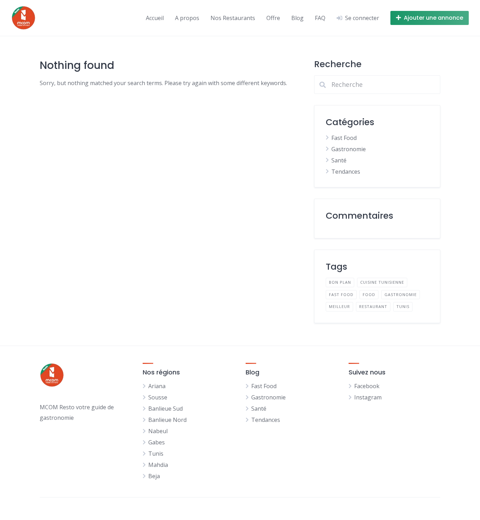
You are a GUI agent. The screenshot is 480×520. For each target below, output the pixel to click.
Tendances (345, 171)
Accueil (155, 18)
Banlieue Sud (165, 408)
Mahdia (158, 465)
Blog (297, 18)
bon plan (340, 282)
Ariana (157, 386)
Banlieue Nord (167, 420)
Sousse (157, 397)
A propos (187, 18)
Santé (338, 160)
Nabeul (158, 431)
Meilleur (339, 306)
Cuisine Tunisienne (382, 282)
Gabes (156, 442)
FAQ (320, 18)
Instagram (368, 397)
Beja (154, 476)
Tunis (402, 306)
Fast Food (344, 138)
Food (369, 294)
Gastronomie (348, 149)
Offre (273, 18)
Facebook (367, 386)
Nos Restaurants (232, 18)
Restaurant (373, 306)
